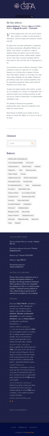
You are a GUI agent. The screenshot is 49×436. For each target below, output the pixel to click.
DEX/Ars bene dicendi (30, 178)
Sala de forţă (25, 212)
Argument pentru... (13, 166)
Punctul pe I (11, 208)
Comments (33, 28)
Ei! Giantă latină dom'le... (15, 185)
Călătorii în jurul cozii (14, 178)
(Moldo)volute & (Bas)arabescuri (17, 159)
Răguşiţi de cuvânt (20, 28)
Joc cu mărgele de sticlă (28, 193)
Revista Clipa (30, 432)
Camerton (37, 166)
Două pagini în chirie (14, 181)
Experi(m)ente (36, 185)
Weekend (17, 223)
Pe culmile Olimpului (14, 204)
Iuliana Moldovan (13, 26)
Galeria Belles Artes (24, 189)
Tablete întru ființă (23, 219)
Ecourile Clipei (28, 181)
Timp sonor (35, 219)
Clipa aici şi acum (31, 170)
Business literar (26, 166)
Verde (10, 223)
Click (20, 170)
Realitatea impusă (23, 208)
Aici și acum (29, 163)
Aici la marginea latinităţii (15, 163)
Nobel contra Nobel (23, 200)
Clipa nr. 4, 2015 (34, 26)
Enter (27, 185)
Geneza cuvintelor (13, 193)
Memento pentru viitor (28, 196)
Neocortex (11, 200)
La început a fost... (13, 196)
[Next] (12, 401)
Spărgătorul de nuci (27, 215)
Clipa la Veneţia (12, 174)
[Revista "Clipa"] (24, 9)
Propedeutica (27, 204)
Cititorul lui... (12, 170)
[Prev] (10, 401)
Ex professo (11, 189)
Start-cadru (11, 219)
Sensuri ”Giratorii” (13, 215)
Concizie (23, 174)
